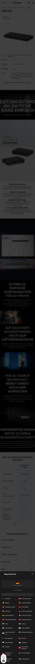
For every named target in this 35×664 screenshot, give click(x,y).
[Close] (32, 574)
